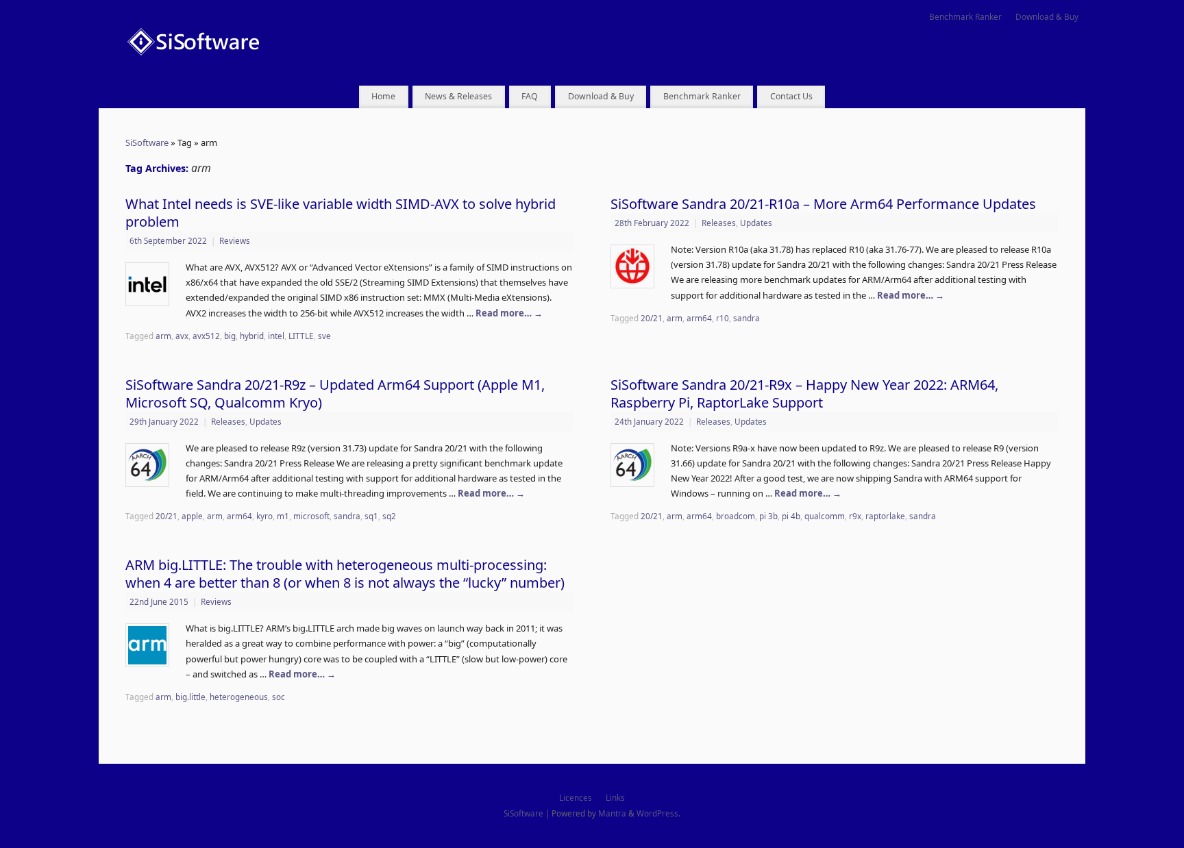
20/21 (652, 317)
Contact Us (791, 96)
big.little (190, 696)
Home (383, 96)
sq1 (371, 515)
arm (163, 335)
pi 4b (791, 515)
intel (276, 335)
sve (324, 335)
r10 (722, 317)
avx (181, 335)
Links (615, 797)
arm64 (699, 317)
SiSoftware (147, 142)
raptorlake (885, 515)
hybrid (252, 335)
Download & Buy (1046, 16)
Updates (756, 222)
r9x (855, 515)
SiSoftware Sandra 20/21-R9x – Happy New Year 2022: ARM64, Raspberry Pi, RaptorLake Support (804, 393)
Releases (719, 222)
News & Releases (458, 96)
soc (278, 696)
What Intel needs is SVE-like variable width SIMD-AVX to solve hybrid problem (340, 213)
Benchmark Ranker (965, 16)
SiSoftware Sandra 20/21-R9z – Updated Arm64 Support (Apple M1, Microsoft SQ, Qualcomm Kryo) (335, 393)
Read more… (509, 313)
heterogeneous (239, 696)
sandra (746, 317)
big (230, 335)
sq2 (389, 515)
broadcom (735, 515)
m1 (283, 515)
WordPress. (658, 813)
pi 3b (768, 515)
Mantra (612, 813)
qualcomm (824, 515)
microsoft (311, 515)
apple (192, 515)
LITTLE (301, 335)
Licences (575, 797)
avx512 (206, 335)
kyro (264, 515)
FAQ (529, 96)
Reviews (234, 240)
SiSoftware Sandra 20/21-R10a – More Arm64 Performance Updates (823, 204)
